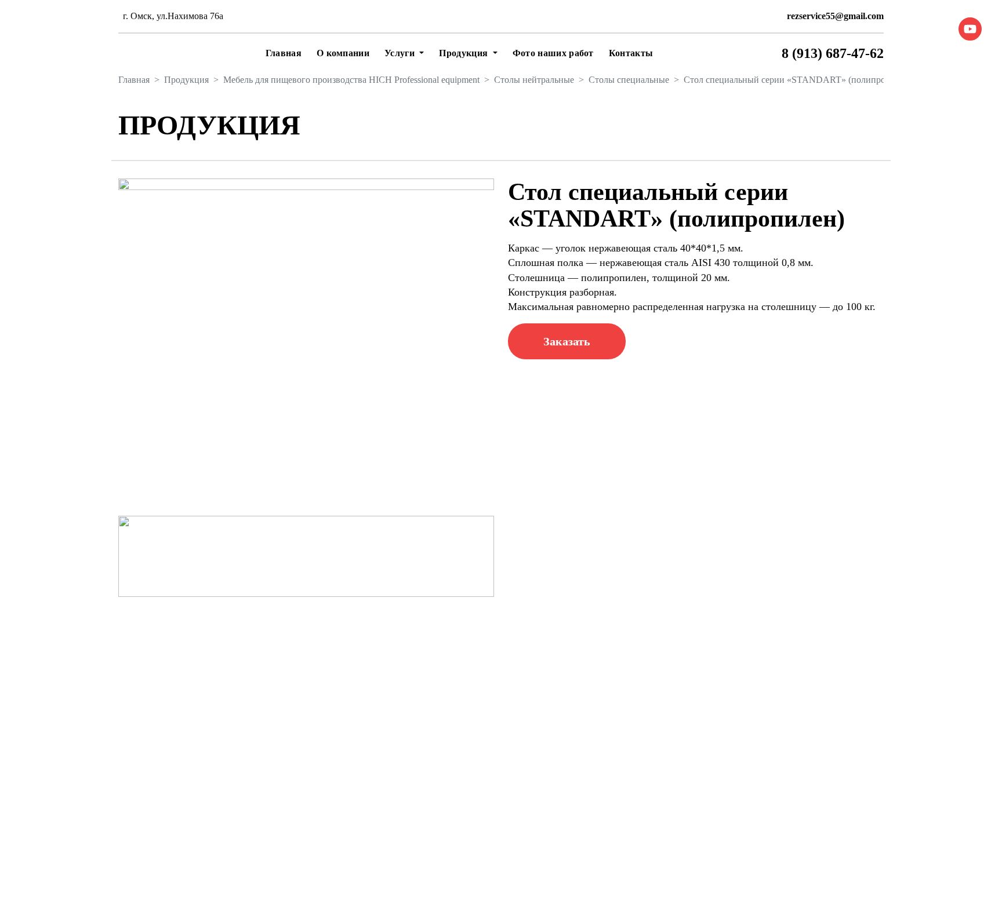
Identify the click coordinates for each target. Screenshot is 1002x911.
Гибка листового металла (468, 779)
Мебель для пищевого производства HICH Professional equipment (351, 80)
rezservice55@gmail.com (835, 16)
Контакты (631, 53)
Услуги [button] (400, 53)
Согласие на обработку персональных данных (474, 885)
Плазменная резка (453, 756)
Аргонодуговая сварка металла (645, 816)
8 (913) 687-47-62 (833, 53)
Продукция (186, 80)
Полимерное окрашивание (471, 802)
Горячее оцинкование (626, 734)
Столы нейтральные (534, 80)
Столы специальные (629, 80)
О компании (343, 53)
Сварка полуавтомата (626, 793)
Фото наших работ (553, 53)
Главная (284, 53)
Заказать (566, 341)
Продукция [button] (464, 53)
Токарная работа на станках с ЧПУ (652, 838)
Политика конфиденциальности (446, 871)
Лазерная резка (447, 734)
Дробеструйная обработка (469, 824)
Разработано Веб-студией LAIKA (818, 871)
